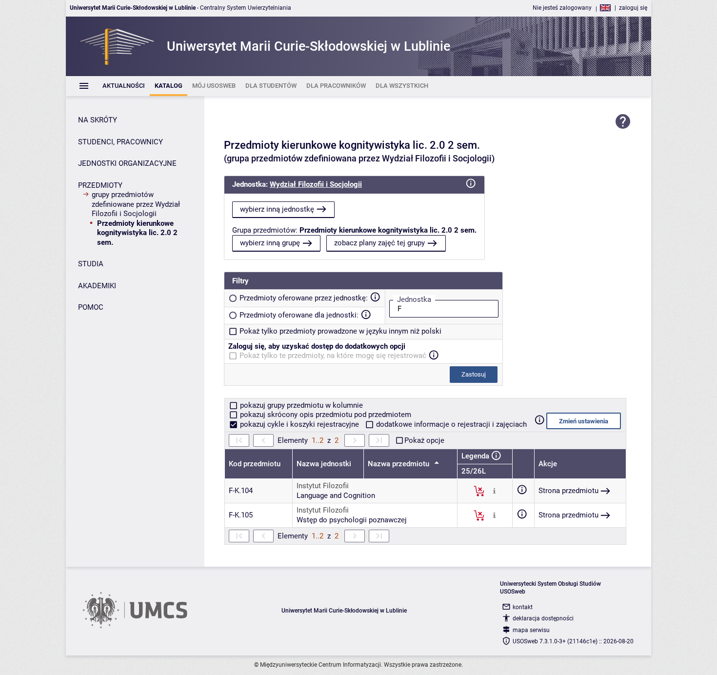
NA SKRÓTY (97, 120)
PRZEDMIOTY (100, 185)
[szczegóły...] (494, 490)
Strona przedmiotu (568, 490)
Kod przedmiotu (254, 463)
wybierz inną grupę (270, 242)
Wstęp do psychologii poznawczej (352, 520)
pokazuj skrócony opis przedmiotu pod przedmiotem (324, 414)
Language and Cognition (336, 495)
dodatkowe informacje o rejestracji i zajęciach (450, 424)
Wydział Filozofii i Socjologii (316, 184)
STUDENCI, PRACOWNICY (120, 142)
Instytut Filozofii (323, 485)
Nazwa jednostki (324, 463)
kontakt (523, 607)
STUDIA (90, 263)
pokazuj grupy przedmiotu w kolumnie (300, 405)
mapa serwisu (531, 630)
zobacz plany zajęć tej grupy (379, 242)
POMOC (90, 307)
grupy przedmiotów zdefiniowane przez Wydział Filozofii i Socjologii (136, 204)
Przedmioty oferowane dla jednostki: (299, 315)
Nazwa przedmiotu (399, 463)
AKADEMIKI (97, 285)
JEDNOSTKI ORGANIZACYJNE (127, 163)
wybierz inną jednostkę (277, 209)
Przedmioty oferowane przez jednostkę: (304, 298)
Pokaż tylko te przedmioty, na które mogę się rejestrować (332, 355)
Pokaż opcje (424, 440)
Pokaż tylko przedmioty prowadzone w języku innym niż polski (340, 331)
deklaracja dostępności (543, 618)
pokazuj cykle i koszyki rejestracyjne (299, 424)
